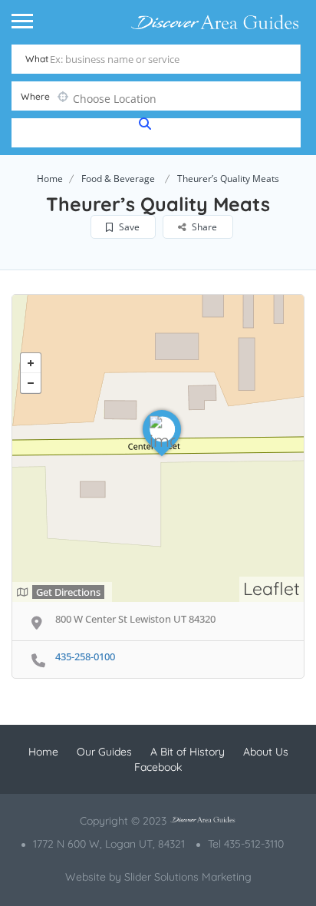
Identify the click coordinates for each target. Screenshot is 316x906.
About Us (265, 752)
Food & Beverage (118, 178)
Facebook (158, 767)
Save (128, 226)
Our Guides (104, 752)
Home (50, 178)
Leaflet (271, 588)
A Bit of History (187, 752)
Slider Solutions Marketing (188, 877)
